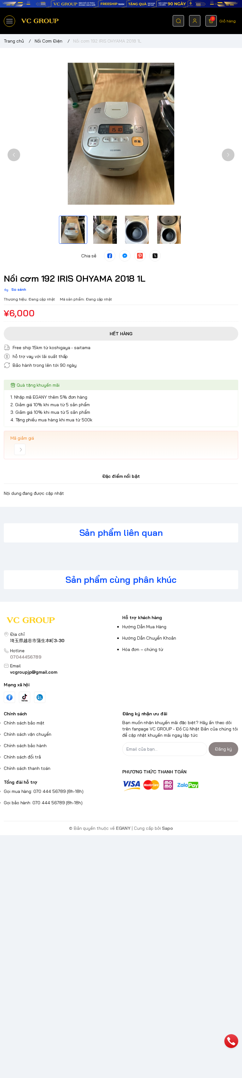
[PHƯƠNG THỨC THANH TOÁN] (180, 785)
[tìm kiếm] (178, 21)
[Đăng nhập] (195, 21)
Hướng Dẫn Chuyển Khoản (149, 638)
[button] (14, 155)
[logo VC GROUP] (62, 620)
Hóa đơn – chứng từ (142, 649)
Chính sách (15, 714)
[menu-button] (9, 21)
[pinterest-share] (140, 255)
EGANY (123, 828)
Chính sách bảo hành (25, 745)
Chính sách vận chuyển (27, 734)
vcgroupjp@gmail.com (33, 672)
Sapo (167, 828)
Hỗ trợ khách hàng (142, 617)
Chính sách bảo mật (24, 723)
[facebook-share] (109, 255)
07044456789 (25, 657)
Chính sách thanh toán (27, 768)
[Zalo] (40, 697)
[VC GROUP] (40, 21)
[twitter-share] (155, 255)
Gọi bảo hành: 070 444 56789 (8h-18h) (43, 803)
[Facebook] (9, 697)
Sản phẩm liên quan (121, 532)
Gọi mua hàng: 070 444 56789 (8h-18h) (44, 791)
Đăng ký (223, 749)
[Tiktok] (24, 697)
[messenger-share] (124, 255)
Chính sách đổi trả (22, 757)
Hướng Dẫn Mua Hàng (144, 627)
